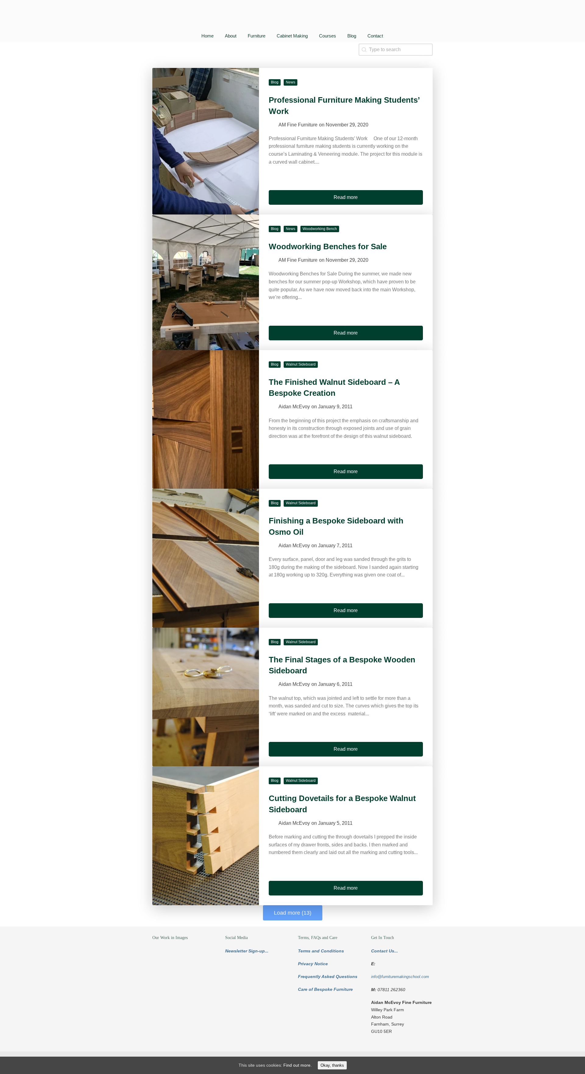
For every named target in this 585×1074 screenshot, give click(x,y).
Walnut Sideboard (301, 364)
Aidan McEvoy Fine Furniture (164, 17)
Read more (346, 197)
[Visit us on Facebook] (245, 972)
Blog (274, 82)
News (290, 82)
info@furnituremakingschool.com (400, 977)
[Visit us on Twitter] (230, 972)
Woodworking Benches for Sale (328, 246)
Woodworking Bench (320, 229)
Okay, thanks (332, 1065)
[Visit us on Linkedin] (260, 972)
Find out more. (297, 1065)
